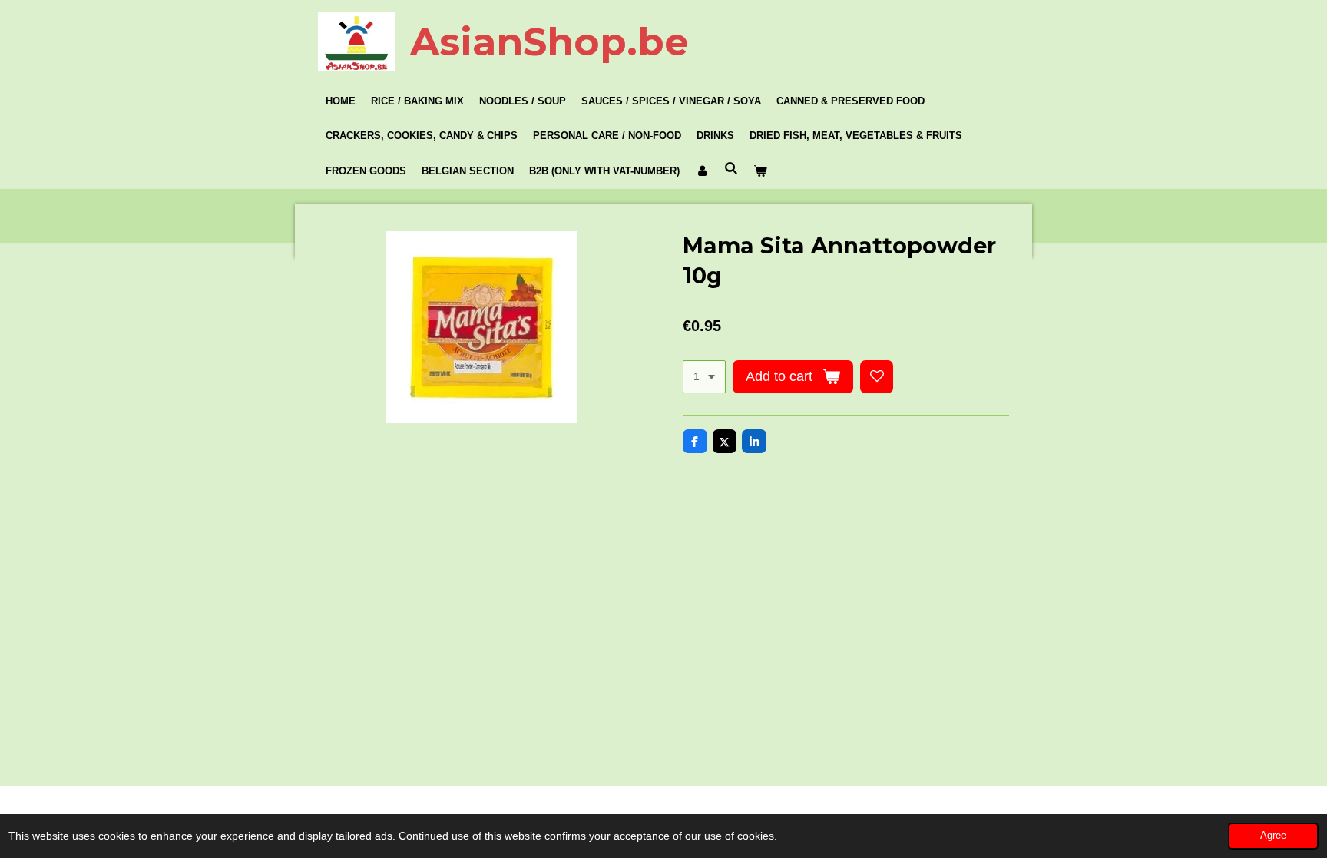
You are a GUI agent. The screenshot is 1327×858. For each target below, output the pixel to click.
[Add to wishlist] (877, 377)
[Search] (731, 169)
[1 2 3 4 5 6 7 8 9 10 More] (704, 377)
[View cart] (760, 171)
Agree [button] (1273, 835)
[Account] (701, 171)
